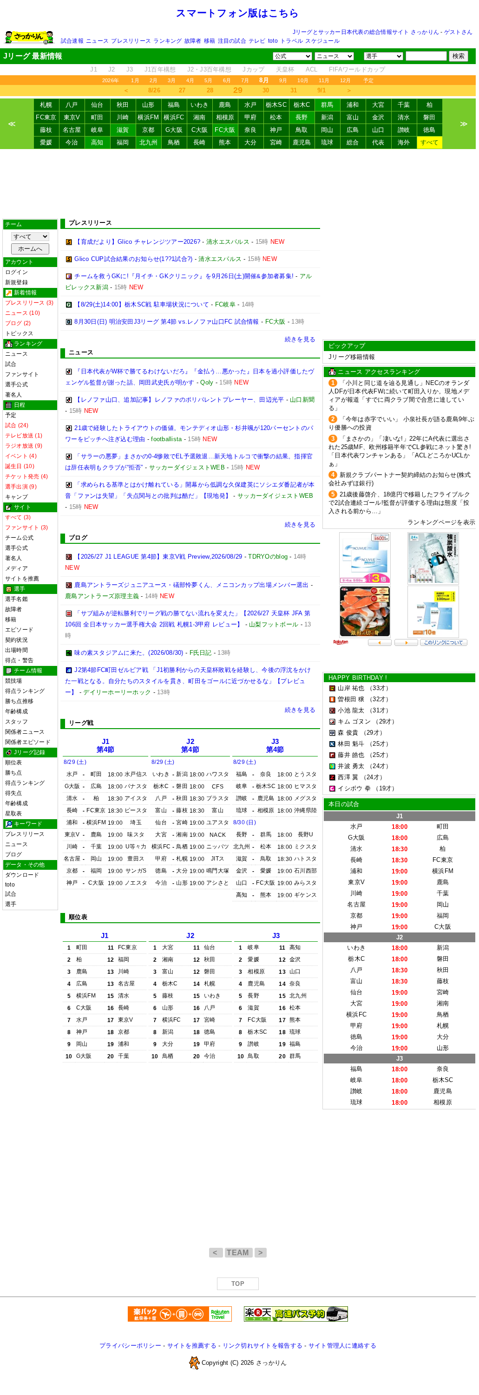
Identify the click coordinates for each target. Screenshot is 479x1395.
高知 (97, 142)
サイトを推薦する (192, 1345)
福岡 (123, 142)
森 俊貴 (348, 732)
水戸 (250, 104)
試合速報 (72, 41)
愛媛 (46, 142)
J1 (93, 69)
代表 (378, 142)
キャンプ (16, 497)
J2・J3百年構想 (209, 69)
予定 (368, 80)
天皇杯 (285, 69)
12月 (345, 80)
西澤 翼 (348, 777)
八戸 (72, 104)
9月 (283, 80)
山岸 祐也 (351, 687)
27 (182, 90)
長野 (301, 117)
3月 (172, 80)
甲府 (250, 117)
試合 (10, 364)
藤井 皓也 (351, 754)
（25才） (379, 743)
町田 (97, 117)
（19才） (385, 788)
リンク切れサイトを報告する (262, 1345)
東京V (72, 117)
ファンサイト (22, 374)
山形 (148, 104)
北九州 (148, 142)
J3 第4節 (275, 745)
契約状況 (16, 640)
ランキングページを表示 (441, 522)
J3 (129, 69)
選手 (10, 904)
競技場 (13, 681)
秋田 (123, 104)
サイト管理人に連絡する (342, 1345)
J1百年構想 (160, 69)
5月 (208, 80)
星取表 (13, 813)
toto (273, 41)
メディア (16, 568)
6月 (227, 80)
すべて (429, 142)
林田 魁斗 (351, 743)
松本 (276, 117)
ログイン (16, 272)
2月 (153, 80)
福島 (174, 104)
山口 (378, 129)
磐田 (429, 117)
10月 (302, 80)
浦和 (353, 104)
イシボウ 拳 (354, 788)
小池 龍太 (351, 710)
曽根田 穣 (351, 699)
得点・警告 (19, 660)
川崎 (123, 117)
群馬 (327, 104)
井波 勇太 (351, 766)
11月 (324, 80)
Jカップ (253, 69)
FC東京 (46, 117)
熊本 (225, 142)
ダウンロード (22, 875)
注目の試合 (232, 41)
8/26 (154, 90)
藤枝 (46, 129)
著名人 (13, 394)
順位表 (13, 762)
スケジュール (322, 41)
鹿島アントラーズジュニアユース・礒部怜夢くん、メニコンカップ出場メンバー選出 (191, 584)
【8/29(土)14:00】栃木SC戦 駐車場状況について (141, 304)
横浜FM (148, 117)
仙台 (97, 104)
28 (210, 90)
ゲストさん (458, 32)
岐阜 (97, 129)
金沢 (378, 117)
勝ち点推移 (19, 701)
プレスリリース (131, 41)
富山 (353, 117)
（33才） (379, 687)
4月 (190, 80)
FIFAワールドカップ (357, 69)
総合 (353, 142)
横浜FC (174, 117)
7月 (245, 80)
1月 (135, 80)
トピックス (19, 333)
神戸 (276, 129)
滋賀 (123, 129)
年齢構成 (16, 711)
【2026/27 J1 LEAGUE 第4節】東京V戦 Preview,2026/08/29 (158, 556)
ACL (312, 69)
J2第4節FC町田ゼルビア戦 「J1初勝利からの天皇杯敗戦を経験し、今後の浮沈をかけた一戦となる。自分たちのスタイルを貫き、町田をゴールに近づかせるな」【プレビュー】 (188, 681)
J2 (111, 69)
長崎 (199, 142)
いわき (199, 104)
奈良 (250, 129)
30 (265, 90)
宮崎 (276, 142)
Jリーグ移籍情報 (351, 356)
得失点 (13, 793)
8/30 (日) (244, 822)
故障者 (193, 41)
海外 (404, 142)
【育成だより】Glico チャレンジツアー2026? (137, 241)
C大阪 (199, 129)
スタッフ (16, 721)
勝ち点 (13, 772)
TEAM (239, 1253)
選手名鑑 (16, 599)
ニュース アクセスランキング (379, 371)
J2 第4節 (190, 745)
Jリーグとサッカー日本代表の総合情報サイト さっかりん (366, 32)
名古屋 (72, 129)
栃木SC (276, 104)
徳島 (429, 129)
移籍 (209, 41)
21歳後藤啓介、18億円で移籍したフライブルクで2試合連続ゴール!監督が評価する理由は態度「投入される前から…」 (399, 503)
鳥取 (301, 129)
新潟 (327, 117)
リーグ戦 (81, 722)
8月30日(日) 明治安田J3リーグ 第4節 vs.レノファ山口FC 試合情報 (166, 321)
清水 (404, 117)
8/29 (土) (75, 762)
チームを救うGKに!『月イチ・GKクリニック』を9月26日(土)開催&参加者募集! (184, 276)
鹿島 (225, 104)
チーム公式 (19, 538)
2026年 (110, 80)
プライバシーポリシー (130, 1345)
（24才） (379, 766)
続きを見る (300, 339)
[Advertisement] (238, 184)
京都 (148, 129)
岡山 (327, 129)
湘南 (199, 117)
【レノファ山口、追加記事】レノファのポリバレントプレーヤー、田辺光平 (179, 399)
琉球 (327, 142)
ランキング (167, 41)
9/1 (321, 90)
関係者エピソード (28, 742)
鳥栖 (174, 142)
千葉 (404, 104)
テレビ (257, 41)
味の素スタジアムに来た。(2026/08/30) (128, 652)
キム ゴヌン (354, 721)
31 (293, 90)
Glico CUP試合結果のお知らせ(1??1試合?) (133, 258)
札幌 (46, 104)
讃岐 (404, 129)
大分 (250, 142)
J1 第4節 (106, 745)
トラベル (291, 41)
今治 (72, 142)
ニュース (97, 41)
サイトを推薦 (22, 578)
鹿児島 (302, 142)
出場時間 (16, 650)
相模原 (225, 117)
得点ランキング (25, 691)
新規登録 (16, 282)
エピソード (19, 629)
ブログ (13, 854)
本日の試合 (343, 804)
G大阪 (174, 129)
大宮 (378, 104)
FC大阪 (225, 129)
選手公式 (16, 384)
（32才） (379, 699)
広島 (353, 129)
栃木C (302, 104)
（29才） (385, 721)
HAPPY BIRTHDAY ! (357, 677)
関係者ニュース (25, 732)
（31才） (379, 710)
